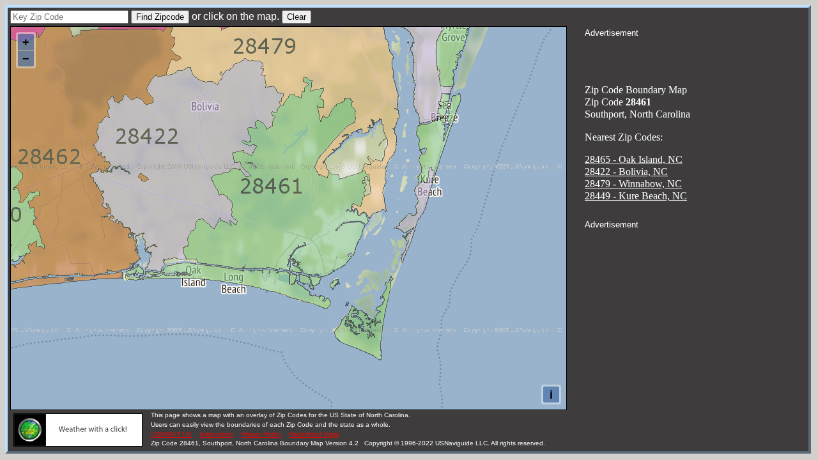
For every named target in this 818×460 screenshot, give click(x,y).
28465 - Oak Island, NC (634, 159)
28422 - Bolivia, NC (626, 171)
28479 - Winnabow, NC (633, 183)
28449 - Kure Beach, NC (636, 195)
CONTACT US (171, 434)
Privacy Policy (261, 434)
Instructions (216, 434)
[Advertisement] (696, 55)
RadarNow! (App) (314, 434)
